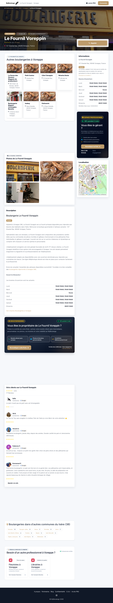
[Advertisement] (39, 137)
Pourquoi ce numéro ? (85, 75)
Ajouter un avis (13, 483)
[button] (92, 178)
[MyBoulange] (11, 3)
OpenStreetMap (96, 194)
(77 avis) (17, 42)
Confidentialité (60, 591)
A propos (37, 591)
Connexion (103, 3)
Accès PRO (75, 591)
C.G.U (68, 591)
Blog (52, 591)
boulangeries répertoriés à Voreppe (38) (22, 269)
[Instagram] (56, 595)
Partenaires (45, 591)
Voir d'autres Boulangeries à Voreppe (18, 311)
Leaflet (89, 194)
